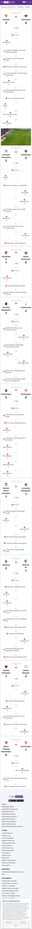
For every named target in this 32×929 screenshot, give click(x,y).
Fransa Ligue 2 (6, 865)
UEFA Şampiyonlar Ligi (8, 843)
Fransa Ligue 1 (6, 853)
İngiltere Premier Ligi (8, 840)
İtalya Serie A (5, 858)
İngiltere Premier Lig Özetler (10, 888)
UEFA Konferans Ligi (8, 848)
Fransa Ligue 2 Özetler (8, 898)
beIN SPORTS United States (10, 809)
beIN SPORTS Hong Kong (9, 816)
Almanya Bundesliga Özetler (10, 891)
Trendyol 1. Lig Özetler (8, 886)
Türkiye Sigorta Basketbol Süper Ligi (12, 872)
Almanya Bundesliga (8, 850)
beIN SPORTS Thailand (8, 819)
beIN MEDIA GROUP (8, 807)
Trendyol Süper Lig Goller (9, 881)
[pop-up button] (26, 143)
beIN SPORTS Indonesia (9, 824)
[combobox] (8, 7)
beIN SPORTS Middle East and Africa (12, 826)
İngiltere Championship (9, 860)
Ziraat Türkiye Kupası (8, 838)
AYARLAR (16, 925)
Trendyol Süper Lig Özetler (9, 883)
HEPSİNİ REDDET (23, 922)
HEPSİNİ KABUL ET (9, 922)
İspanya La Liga (6, 855)
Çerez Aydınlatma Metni (10, 919)
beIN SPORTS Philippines (9, 821)
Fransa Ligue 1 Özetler (8, 893)
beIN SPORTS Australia (8, 814)
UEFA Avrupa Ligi (7, 845)
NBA (3, 874)
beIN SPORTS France (8, 812)
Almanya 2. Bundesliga (8, 863)
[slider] (16, 140)
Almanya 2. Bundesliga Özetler (11, 896)
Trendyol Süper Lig (7, 833)
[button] (9, 2)
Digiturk (4, 804)
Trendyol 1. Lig (6, 835)
